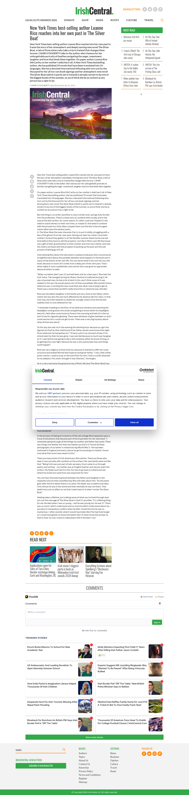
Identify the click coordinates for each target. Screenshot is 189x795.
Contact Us (84, 764)
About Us (83, 760)
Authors (83, 753)
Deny (54, 422)
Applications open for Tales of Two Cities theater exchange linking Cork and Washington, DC (43, 570)
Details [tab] (79, 380)
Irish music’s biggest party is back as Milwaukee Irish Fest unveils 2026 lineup (68, 570)
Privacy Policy (86, 771)
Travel (113, 767)
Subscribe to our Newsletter (41, 765)
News (113, 753)
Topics (82, 756)
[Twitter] (150, 9)
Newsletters (131, 9)
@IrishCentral (57, 85)
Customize (93, 422)
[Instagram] (155, 9)
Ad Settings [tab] (110, 380)
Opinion (114, 760)
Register (83, 778)
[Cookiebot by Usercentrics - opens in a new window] (142, 371)
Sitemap (83, 782)
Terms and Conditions (90, 774)
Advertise (84, 767)
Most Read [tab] (129, 30)
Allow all (134, 422)
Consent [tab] (48, 380)
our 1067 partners (52, 393)
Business (114, 756)
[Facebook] (145, 9)
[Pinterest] (160, 9)
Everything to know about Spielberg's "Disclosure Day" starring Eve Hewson (98, 570)
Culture (114, 764)
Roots (113, 771)
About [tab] (141, 380)
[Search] (162, 20)
